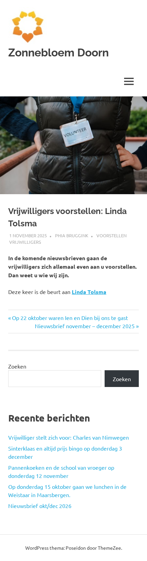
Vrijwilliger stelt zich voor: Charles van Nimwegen (68, 437)
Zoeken (17, 366)
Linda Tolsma (89, 291)
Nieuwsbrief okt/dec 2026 (39, 505)
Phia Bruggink (71, 235)
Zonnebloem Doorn (58, 52)
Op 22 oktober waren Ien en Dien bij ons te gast (70, 317)
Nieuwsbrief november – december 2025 (85, 325)
